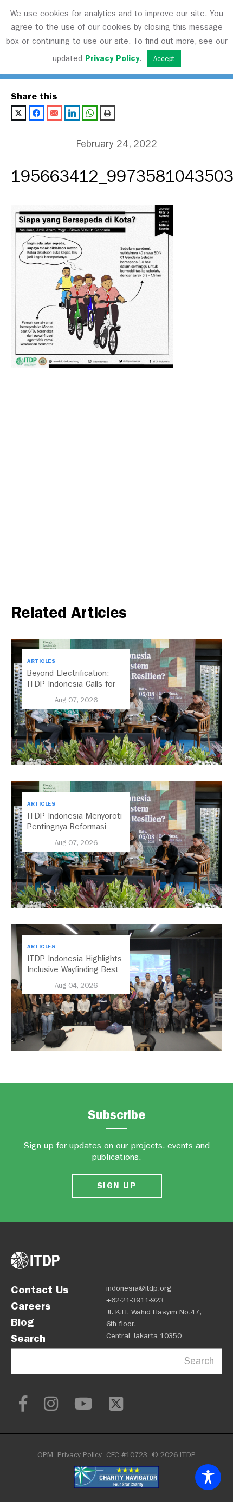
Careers (31, 1305)
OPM (45, 1454)
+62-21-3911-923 (135, 1300)
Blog (22, 1321)
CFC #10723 (126, 1454)
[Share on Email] (54, 113)
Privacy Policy (79, 1454)
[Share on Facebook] (36, 113)
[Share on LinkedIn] (72, 113)
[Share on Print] (107, 113)
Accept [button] (163, 59)
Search (28, 1338)
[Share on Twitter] (18, 113)
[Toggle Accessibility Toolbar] (208, 1477)
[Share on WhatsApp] (90, 113)
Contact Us (40, 1289)
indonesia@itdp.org (139, 1288)
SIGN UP (116, 1185)
